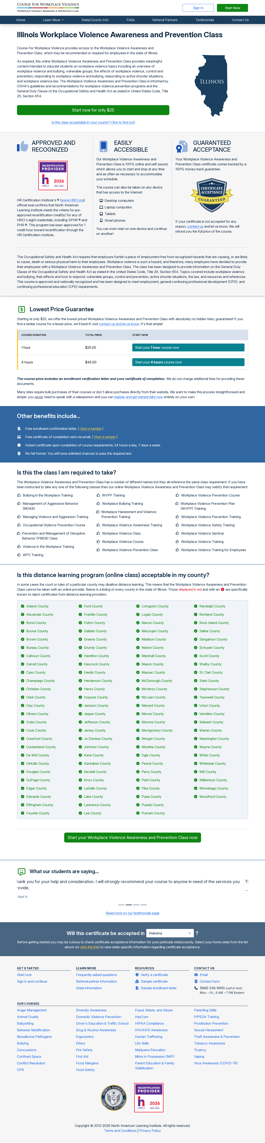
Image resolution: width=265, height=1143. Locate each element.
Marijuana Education (150, 1050)
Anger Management (32, 1010)
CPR (20, 1070)
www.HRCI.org (72, 200)
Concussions (26, 1050)
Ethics (80, 1043)
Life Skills (142, 1043)
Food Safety (85, 1070)
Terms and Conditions (120, 1131)
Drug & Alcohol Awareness (96, 1030)
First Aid (82, 1056)
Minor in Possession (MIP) (155, 1056)
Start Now (232, 8)
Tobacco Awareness (209, 1043)
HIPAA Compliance (149, 1023)
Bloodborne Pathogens (34, 1037)
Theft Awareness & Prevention (217, 1037)
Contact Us (240, 20)
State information (89, 988)
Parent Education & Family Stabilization (154, 1065)
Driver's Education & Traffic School (102, 1023)
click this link (89, 947)
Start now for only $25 (93, 110)
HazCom (141, 1017)
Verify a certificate (154, 975)
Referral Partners (165, 20)
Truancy (200, 1050)
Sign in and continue (32, 981)
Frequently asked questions (96, 975)
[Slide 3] (144, 905)
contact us (195, 226)
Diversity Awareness (91, 1010)
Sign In (198, 8)
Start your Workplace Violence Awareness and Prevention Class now (133, 837)
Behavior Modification (33, 1030)
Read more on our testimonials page (132, 913)
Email (204, 975)
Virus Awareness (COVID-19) (216, 1063)
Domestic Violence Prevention (98, 1017)
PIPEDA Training (206, 1017)
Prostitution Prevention (211, 1023)
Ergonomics (85, 1037)
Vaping (199, 1056)
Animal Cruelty (28, 1017)
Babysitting (25, 1023)
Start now (24, 975)
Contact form (210, 981)
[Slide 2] (136, 905)
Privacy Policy (150, 1131)
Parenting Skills (205, 1010)
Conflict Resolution (31, 1063)
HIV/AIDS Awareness (151, 1030)
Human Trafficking (148, 1037)
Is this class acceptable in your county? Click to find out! (93, 122)
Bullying (23, 1043)
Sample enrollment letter (159, 988)
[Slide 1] (129, 905)
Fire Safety (84, 1050)
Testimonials (204, 20)
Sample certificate (154, 981)
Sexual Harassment (208, 1030)
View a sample (90, 429)
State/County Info (95, 20)
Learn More (52, 20)
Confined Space (29, 1056)
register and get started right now (138, 397)
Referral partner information (96, 981)
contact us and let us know (119, 324)
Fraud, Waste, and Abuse (154, 1010)
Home (20, 20)
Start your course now (157, 347)
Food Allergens (87, 1063)
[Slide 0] (121, 905)
